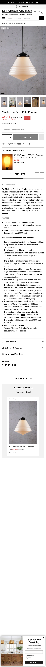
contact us (26, 296)
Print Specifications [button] (14, 354)
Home (3, 23)
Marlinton (15, 328)
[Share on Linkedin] (9, 365)
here (23, 315)
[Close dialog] (43, 638)
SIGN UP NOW (34, 662)
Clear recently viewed (23, 392)
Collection (23, 328)
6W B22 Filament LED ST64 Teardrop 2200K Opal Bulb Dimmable (28, 156)
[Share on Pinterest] (15, 365)
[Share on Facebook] (3, 365)
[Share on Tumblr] (12, 365)
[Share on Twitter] (6, 365)
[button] (3, 18)
